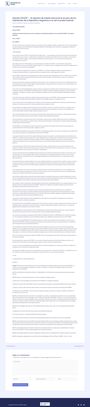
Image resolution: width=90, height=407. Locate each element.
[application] (45, 3)
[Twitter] (82, 3)
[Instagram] (84, 3)
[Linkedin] (84, 404)
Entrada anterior (10, 346)
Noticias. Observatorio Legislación (31, 23)
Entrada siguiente (79, 346)
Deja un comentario (17, 23)
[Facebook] (80, 3)
